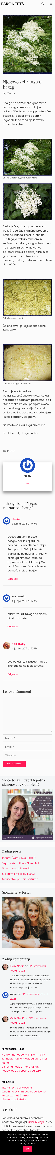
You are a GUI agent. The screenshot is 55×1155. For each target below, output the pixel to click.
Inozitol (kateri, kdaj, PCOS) (19, 858)
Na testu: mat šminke (15, 1095)
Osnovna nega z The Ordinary (20, 1066)
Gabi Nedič (17, 966)
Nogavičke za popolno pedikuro (21, 1070)
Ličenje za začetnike (13, 1099)
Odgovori (12, 578)
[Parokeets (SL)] (12, 4)
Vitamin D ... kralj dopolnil (16, 1087)
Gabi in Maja (36, 1122)
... (27, 482)
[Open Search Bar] (43, 4)
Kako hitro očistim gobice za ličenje (23, 1091)
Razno (11, 451)
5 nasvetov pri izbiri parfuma (20, 879)
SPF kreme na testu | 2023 (18, 874)
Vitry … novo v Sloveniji (16, 868)
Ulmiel (16, 519)
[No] (51, 1142)
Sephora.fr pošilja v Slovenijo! (20, 863)
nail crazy (18, 644)
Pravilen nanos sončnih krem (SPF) (23, 1054)
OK (27, 1148)
